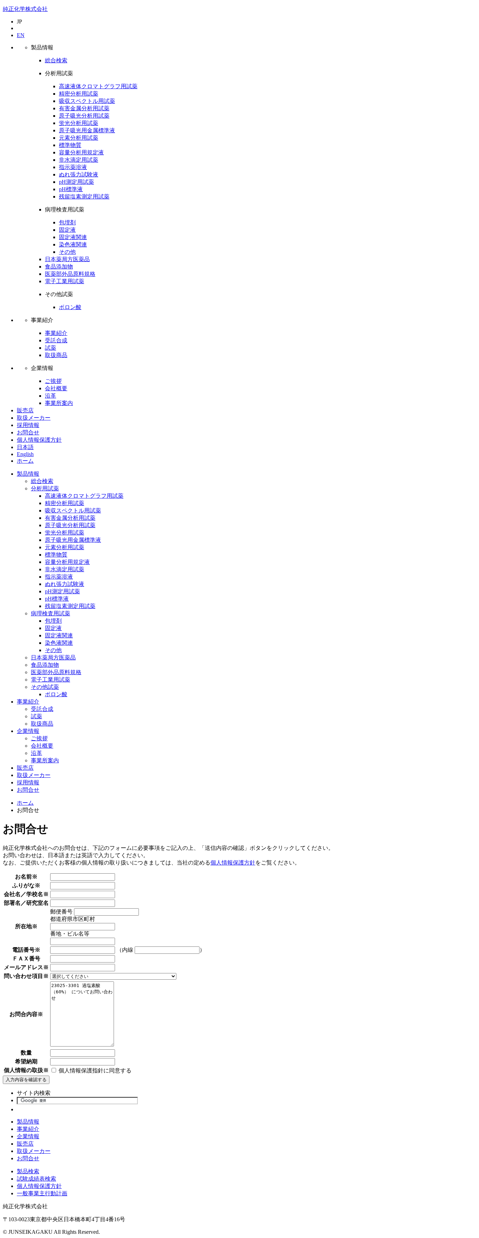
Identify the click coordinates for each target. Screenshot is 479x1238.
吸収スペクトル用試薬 (87, 101)
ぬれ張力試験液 (78, 174)
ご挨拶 (53, 381)
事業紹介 (56, 333)
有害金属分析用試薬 (84, 108)
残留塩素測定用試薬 (84, 197)
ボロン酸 (70, 307)
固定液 (67, 230)
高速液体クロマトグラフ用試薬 (98, 86)
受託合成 (56, 340)
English (25, 454)
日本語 (25, 447)
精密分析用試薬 (78, 94)
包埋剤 (67, 222)
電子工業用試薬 (64, 281)
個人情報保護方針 (39, 440)
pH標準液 (71, 189)
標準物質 (70, 145)
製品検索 (28, 1171)
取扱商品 (56, 355)
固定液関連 (73, 237)
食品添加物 (59, 267)
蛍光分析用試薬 (78, 123)
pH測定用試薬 (76, 182)
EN (21, 35)
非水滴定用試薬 (78, 160)
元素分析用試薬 (78, 138)
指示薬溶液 (73, 167)
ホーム (25, 461)
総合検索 (56, 60)
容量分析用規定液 (81, 152)
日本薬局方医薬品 (67, 259)
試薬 (50, 348)
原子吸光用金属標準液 (87, 130)
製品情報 (28, 474)
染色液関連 (73, 244)
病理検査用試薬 (50, 613)
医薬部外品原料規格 (70, 274)
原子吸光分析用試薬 (84, 116)
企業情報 (28, 731)
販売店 (25, 410)
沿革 (50, 396)
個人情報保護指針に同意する (94, 1070)
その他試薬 (45, 687)
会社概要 (56, 388)
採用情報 (28, 425)
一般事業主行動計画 (42, 1193)
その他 (67, 252)
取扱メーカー (33, 418)
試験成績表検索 (36, 1179)
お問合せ (28, 432)
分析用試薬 (45, 488)
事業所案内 (59, 403)
